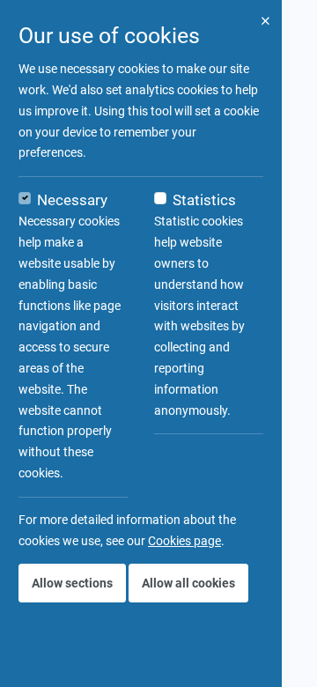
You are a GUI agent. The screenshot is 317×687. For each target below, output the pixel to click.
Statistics (204, 200)
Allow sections (72, 583)
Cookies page (184, 541)
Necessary (72, 200)
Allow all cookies (188, 583)
